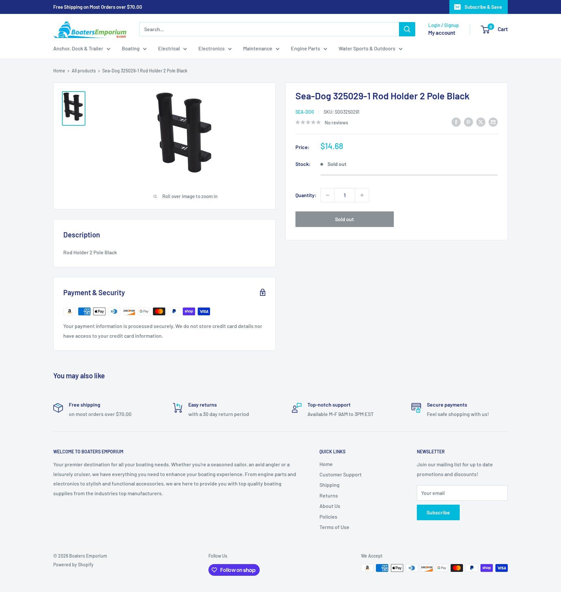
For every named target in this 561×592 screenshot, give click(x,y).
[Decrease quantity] (327, 195)
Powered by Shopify (73, 564)
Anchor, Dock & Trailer (78, 48)
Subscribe (438, 512)
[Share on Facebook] (456, 122)
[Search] (407, 29)
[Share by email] (493, 122)
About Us (329, 506)
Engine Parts (305, 48)
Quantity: (306, 195)
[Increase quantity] (362, 195)
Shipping (329, 485)
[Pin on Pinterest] (468, 122)
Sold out (344, 219)
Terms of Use (334, 527)
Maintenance (257, 48)
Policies (328, 516)
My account (441, 32)
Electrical (169, 48)
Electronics (211, 48)
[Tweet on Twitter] (480, 122)
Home (59, 70)
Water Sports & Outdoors (367, 48)
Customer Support (340, 474)
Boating (131, 48)
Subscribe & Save (483, 7)
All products (84, 70)
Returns (328, 495)
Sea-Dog (304, 112)
